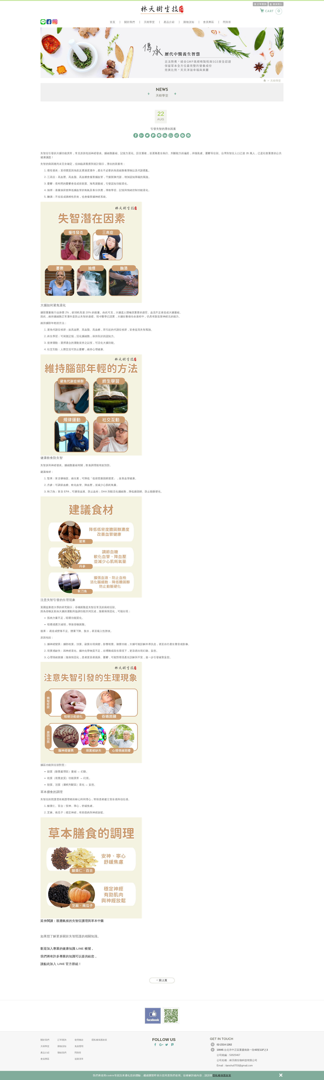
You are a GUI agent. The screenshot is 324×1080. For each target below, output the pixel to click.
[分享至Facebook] (135, 135)
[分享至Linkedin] (164, 135)
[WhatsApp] (170, 135)
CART (272, 11)
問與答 (227, 22)
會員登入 (277, 4)
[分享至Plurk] (153, 135)
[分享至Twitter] (147, 135)
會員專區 (208, 22)
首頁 (112, 22)
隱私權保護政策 (221, 1075)
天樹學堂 (149, 22)
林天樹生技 (162, 9)
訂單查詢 (261, 4)
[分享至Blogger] (182, 135)
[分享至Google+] (141, 135)
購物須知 (188, 22)
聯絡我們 (62, 1052)
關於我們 (129, 22)
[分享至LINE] (159, 135)
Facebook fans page (153, 1016)
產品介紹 (169, 22)
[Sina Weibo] (176, 135)
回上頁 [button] (162, 980)
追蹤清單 (79, 1059)
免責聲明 (79, 1046)
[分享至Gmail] (188, 135)
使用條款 (79, 1040)
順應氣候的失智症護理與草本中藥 (80, 920)
